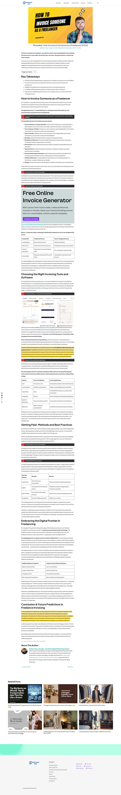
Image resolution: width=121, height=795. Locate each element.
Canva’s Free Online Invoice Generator (32, 224)
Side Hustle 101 (53, 767)
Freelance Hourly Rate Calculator (58, 769)
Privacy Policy (53, 778)
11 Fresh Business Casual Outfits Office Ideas (92, 705)
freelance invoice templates (47, 327)
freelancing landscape (37, 281)
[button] (97, 3)
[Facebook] (1, 393)
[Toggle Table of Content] (34, 72)
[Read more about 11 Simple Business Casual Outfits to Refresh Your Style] (96, 720)
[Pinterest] (1, 395)
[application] (61, 3)
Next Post (70, 667)
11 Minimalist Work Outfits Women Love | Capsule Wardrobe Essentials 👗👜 (22, 732)
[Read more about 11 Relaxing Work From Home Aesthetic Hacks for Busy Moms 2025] (61, 720)
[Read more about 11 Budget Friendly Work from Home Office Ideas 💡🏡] (61, 693)
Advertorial (52, 776)
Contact (51, 772)
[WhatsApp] (1, 399)
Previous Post (25, 667)
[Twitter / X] (1, 402)
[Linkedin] (1, 397)
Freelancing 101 (53, 765)
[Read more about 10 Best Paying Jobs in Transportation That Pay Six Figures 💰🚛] (25, 693)
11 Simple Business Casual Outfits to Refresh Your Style (95, 731)
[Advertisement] (94, 62)
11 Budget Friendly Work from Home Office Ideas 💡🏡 (59, 705)
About (50, 774)
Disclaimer (52, 781)
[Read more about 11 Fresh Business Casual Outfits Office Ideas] (96, 693)
